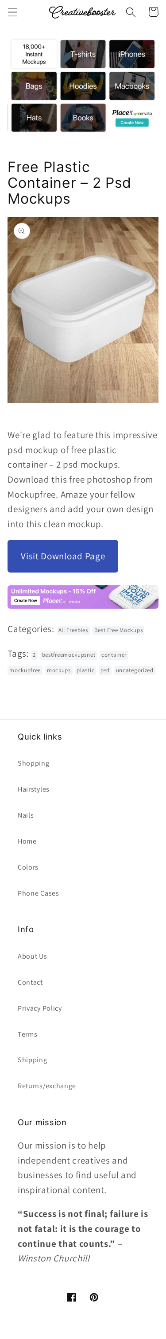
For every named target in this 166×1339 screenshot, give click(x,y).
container (114, 654)
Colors (28, 867)
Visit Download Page (63, 556)
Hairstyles (34, 789)
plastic (85, 670)
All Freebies (73, 630)
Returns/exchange (47, 1085)
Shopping (34, 763)
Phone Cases (38, 893)
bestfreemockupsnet (68, 654)
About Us (32, 956)
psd (105, 670)
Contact (30, 982)
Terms (27, 1034)
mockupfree (25, 670)
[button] (12, 12)
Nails (26, 815)
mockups (59, 670)
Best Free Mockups (118, 630)
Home (27, 841)
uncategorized (135, 670)
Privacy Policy (40, 1008)
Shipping (32, 1059)
